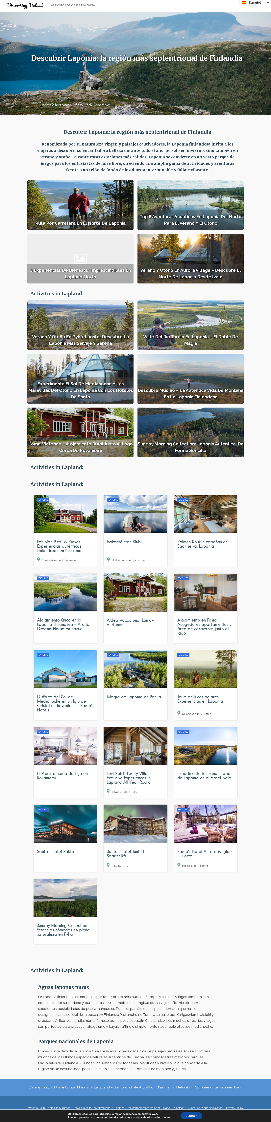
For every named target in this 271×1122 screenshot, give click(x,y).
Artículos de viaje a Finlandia (73, 5)
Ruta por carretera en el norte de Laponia (80, 223)
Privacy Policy (234, 1107)
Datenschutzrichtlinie (46, 1087)
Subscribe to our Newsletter (205, 1107)
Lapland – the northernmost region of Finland (142, 1107)
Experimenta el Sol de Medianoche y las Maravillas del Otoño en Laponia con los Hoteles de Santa (80, 390)
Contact (71, 1087)
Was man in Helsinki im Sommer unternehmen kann (199, 1087)
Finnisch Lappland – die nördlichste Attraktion (117, 1087)
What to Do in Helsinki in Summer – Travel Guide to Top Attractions (69, 1107)
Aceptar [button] (191, 1116)
